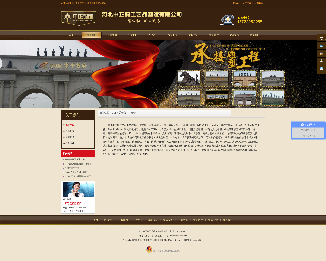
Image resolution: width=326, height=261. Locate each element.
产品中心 (132, 35)
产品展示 (70, 131)
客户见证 (153, 35)
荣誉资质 (214, 35)
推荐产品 (70, 125)
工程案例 (112, 35)
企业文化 (70, 137)
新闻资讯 (193, 35)
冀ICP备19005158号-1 (193, 240)
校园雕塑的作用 (72, 168)
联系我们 (254, 35)
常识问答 (173, 35)
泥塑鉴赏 (234, 35)
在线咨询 (259, 3)
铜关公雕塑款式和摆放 (75, 159)
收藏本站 (235, 3)
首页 (71, 35)
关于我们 (247, 3)
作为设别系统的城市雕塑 (76, 172)
